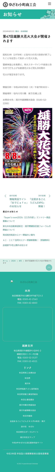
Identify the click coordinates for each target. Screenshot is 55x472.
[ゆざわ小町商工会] (19, 6)
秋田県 (27, 378)
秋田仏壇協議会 (27, 400)
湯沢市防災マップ (27, 437)
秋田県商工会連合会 (27, 373)
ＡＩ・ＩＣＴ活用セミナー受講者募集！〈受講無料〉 (27, 240)
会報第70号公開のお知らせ (15, 245)
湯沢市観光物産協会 (27, 405)
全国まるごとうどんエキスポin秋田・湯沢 (27, 421)
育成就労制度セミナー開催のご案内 (19, 235)
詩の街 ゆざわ (27, 427)
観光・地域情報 (21, 31)
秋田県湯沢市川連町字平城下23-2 (27, 296)
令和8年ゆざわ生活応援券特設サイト (27, 443)
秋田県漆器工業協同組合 (27, 394)
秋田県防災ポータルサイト (27, 432)
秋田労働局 (27, 416)
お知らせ (12, 14)
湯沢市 (27, 383)
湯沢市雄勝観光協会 (27, 410)
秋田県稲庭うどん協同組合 (27, 389)
